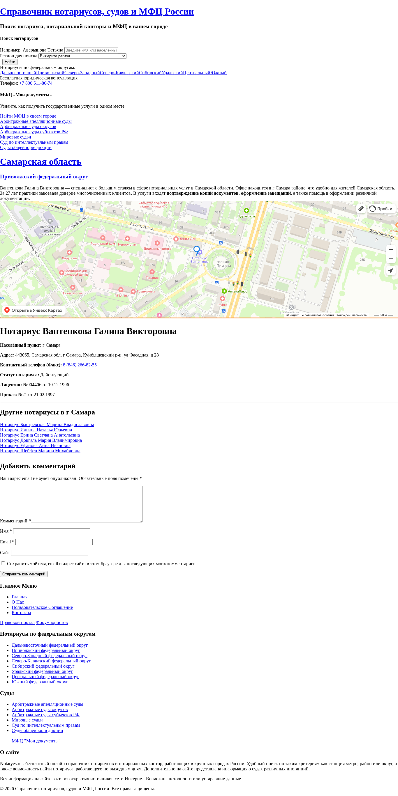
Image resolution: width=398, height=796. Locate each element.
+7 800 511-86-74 (35, 83)
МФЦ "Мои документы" (36, 740)
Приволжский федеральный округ (44, 176)
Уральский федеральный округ (42, 671)
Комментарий (15, 520)
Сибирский (150, 72)
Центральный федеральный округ (45, 676)
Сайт (5, 552)
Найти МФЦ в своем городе (28, 116)
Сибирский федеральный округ (43, 666)
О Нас (18, 602)
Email (7, 541)
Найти (10, 62)
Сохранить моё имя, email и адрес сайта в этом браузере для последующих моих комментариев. (102, 563)
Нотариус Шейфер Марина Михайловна (40, 450)
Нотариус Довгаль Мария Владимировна (41, 440)
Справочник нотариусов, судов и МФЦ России (97, 11)
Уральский (172, 72)
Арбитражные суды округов (28, 126)
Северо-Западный (82, 72)
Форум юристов (52, 622)
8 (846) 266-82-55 (80, 364)
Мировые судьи (15, 136)
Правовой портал (17, 622)
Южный (218, 72)
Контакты (21, 612)
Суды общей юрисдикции (26, 147)
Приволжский (50, 72)
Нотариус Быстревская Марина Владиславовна (47, 424)
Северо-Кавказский (119, 72)
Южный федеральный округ (40, 681)
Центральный (196, 72)
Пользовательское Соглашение (42, 607)
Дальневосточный (18, 72)
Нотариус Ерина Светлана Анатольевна (40, 434)
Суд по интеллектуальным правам (34, 142)
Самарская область (41, 161)
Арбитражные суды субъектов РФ (34, 131)
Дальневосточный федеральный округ (50, 645)
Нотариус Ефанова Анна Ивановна (35, 445)
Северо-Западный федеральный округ (49, 655)
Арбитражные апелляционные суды (36, 121)
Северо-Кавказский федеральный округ (51, 660)
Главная (19, 596)
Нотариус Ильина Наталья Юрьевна (36, 429)
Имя (6, 531)
